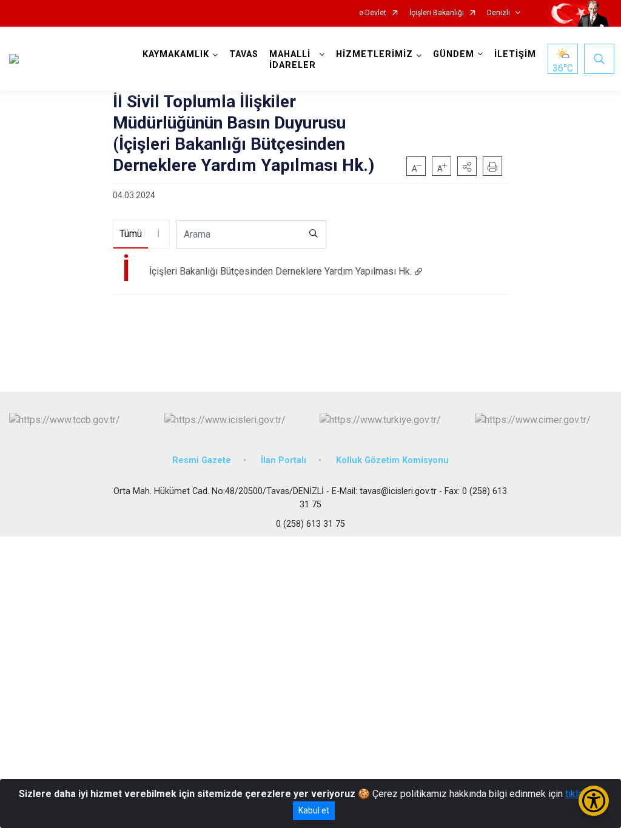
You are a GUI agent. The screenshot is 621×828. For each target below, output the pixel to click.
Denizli (498, 13)
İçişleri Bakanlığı (436, 13)
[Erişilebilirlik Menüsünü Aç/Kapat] (594, 801)
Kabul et (313, 810)
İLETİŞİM (515, 54)
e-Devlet (372, 13)
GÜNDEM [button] (453, 54)
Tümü (130, 233)
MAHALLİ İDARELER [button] (292, 59)
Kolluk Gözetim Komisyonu (392, 460)
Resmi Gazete (201, 460)
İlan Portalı (283, 460)
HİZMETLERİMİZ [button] (374, 54)
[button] (467, 166)
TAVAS (243, 54)
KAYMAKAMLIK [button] (176, 54)
